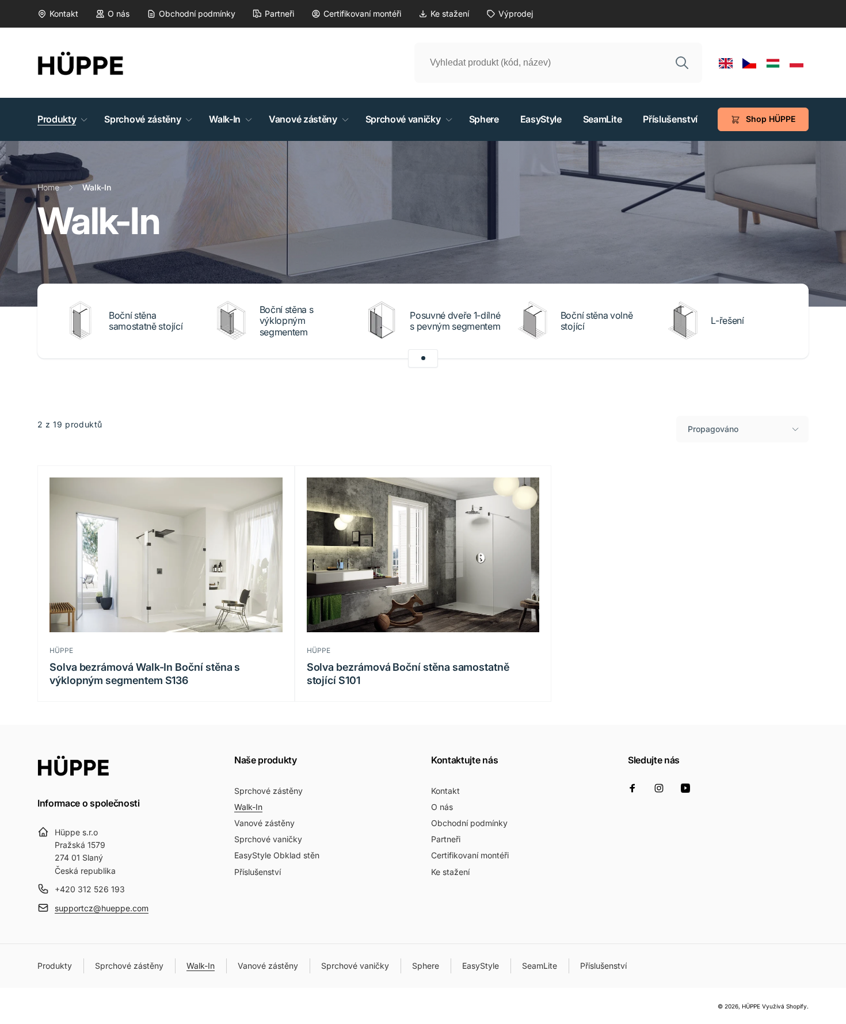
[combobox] (558, 63)
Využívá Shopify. (785, 1006)
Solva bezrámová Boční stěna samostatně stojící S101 (408, 673)
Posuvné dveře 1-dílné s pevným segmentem (455, 321)
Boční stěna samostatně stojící (145, 321)
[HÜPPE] (73, 772)
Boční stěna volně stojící (597, 321)
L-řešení (727, 320)
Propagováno (713, 429)
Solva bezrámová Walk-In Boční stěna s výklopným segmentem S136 (144, 673)
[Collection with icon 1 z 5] (423, 358)
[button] (60, 119)
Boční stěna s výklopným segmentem (287, 320)
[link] (57, 13)
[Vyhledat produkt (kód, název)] (681, 62)
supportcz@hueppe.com (101, 908)
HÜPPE (751, 1006)
